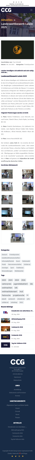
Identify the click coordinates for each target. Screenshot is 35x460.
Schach (17, 408)
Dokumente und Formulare (17, 392)
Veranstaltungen (7, 271)
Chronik (17, 411)
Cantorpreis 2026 (17, 433)
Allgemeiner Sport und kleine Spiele (17, 405)
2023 (10, 280)
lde (31, 284)
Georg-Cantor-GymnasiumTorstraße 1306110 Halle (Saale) (17, 369)
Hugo (25, 453)
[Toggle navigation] (31, 10)
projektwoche (18, 295)
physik (4, 299)
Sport (12, 267)
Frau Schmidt (17, 62)
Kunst (18, 261)
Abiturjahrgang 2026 (17, 430)
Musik (4, 264)
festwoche (6, 295)
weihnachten (7, 288)
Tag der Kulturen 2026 (17, 439)
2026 (23, 280)
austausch (12, 299)
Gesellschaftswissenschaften (11, 258)
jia (27, 295)
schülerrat (5, 302)
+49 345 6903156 (16, 4)
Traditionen (20, 267)
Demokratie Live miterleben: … (17, 427)
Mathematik (26, 261)
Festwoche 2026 (17, 436)
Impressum (17, 377)
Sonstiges (5, 267)
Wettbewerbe (19, 271)
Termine (17, 395)
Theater (17, 417)
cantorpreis (6, 284)
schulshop (14, 302)
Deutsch (4, 254)
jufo (28, 299)
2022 (21, 302)
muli (21, 291)
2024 (17, 280)
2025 (4, 280)
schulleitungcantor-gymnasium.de (17, 5)
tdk (16, 288)
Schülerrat (27, 264)
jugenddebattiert (21, 284)
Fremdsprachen (29, 64)
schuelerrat (20, 299)
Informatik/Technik (8, 261)
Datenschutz (17, 380)
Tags (2, 275)
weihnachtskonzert (9, 291)
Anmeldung (17, 389)
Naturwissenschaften (14, 264)
